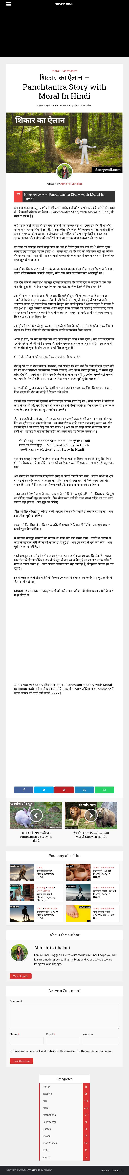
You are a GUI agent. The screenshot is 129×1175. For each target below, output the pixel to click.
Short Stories (107, 867)
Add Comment (60, 105)
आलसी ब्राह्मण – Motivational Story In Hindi (51, 449)
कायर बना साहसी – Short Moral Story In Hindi (104, 894)
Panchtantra (69, 71)
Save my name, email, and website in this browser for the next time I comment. (63, 1051)
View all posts (20, 976)
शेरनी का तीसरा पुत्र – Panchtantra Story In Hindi (54, 445)
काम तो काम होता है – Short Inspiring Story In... (46, 897)
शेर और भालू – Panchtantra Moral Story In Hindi (54, 441)
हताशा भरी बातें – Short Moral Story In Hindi (47, 914)
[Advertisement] (64, 33)
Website (88, 1034)
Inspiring (41, 887)
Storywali (29, 1169)
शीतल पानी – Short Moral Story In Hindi (102, 873)
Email (50, 1034)
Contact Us (117, 1170)
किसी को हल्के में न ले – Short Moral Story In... (103, 914)
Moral (55, 71)
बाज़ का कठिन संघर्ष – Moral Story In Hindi (45, 873)
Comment (16, 1001)
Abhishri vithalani (83, 105)
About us (105, 1170)
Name (14, 1034)
